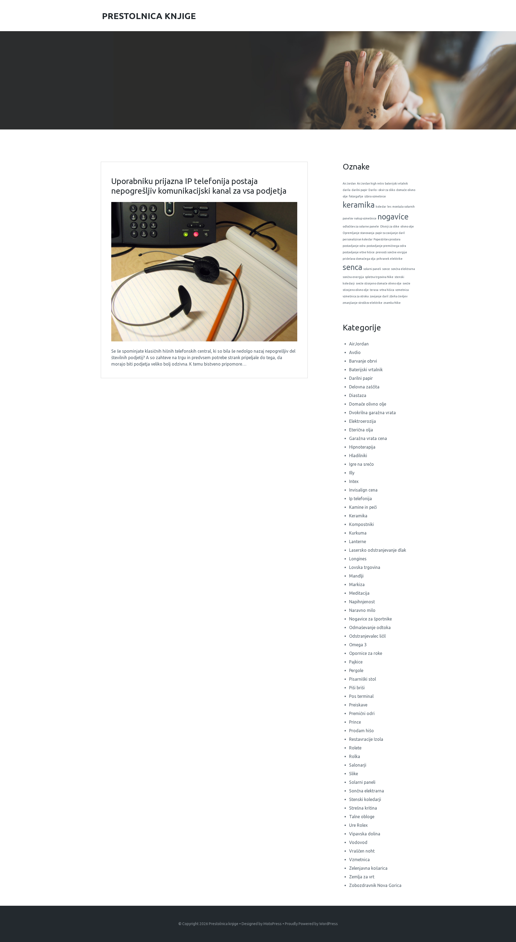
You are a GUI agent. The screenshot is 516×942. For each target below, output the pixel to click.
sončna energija (353, 277)
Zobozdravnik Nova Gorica (375, 885)
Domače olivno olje (367, 404)
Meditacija (359, 593)
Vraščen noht (362, 851)
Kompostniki (361, 524)
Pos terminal (361, 696)
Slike (353, 773)
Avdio (355, 352)
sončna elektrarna (403, 268)
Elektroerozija (362, 421)
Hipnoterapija (362, 447)
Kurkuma (358, 532)
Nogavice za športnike (370, 618)
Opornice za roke (365, 653)
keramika (359, 204)
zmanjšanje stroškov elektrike (362, 302)
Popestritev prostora (387, 239)
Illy (351, 472)
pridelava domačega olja (359, 258)
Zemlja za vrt (361, 876)
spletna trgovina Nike (379, 277)
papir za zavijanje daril (390, 232)
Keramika (358, 515)
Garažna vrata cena (368, 438)
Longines (358, 558)
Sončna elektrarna (366, 790)
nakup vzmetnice (365, 218)
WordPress (328, 924)
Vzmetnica (359, 859)
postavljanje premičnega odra (386, 245)
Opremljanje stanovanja (358, 232)
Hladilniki (358, 455)
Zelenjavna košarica (368, 868)
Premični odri (362, 713)
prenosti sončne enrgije (391, 252)
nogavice (393, 216)
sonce (386, 268)
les (389, 206)
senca (352, 267)
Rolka (354, 756)
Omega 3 (358, 644)
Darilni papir (361, 378)
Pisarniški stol (362, 679)
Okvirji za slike (389, 226)
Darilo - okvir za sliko (381, 190)
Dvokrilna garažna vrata (372, 412)
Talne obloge (361, 816)
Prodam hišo (361, 730)
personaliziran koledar (357, 239)
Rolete (355, 747)
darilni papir (359, 190)
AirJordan (349, 183)
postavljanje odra (354, 245)
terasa (374, 289)
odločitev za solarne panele (361, 226)
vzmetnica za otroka (356, 296)
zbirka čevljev (398, 296)
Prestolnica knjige (223, 924)
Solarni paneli (362, 782)
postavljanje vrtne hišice (359, 252)
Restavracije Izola (366, 739)
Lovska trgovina (364, 567)
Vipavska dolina (364, 833)
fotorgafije (356, 196)
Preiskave (358, 704)
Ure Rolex (358, 825)
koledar (381, 206)
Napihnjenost (362, 601)
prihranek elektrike (390, 258)
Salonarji (357, 765)
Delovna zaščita (364, 386)
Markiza (357, 584)
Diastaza (357, 395)
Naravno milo (362, 610)
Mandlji (356, 575)
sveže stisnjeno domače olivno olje (379, 283)
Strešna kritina (363, 808)
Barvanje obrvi (363, 361)
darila (346, 190)
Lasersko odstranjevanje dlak (377, 550)
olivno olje (407, 226)
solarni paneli (372, 268)
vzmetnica (402, 289)
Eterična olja (361, 429)
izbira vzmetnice (375, 196)
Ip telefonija (360, 498)
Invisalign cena (363, 490)
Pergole (356, 670)
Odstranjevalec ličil (367, 636)
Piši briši (357, 687)
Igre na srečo (361, 464)
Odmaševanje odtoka (370, 627)
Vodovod (358, 842)
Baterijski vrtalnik (366, 369)
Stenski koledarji (365, 799)
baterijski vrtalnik (396, 183)
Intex (354, 481)
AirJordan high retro (370, 183)
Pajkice (356, 661)
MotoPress (272, 924)
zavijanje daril (379, 296)
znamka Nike (392, 302)
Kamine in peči (363, 507)
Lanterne (357, 541)
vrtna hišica (386, 289)
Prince (355, 722)
